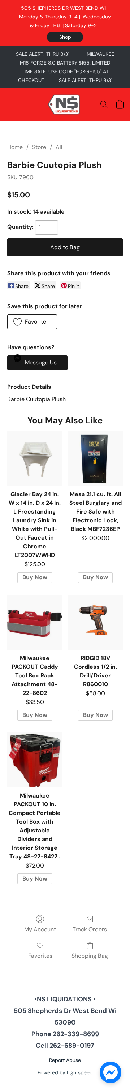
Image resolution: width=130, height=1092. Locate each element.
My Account (40, 929)
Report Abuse (65, 1060)
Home (15, 147)
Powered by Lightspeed (65, 1072)
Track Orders (90, 929)
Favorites (40, 956)
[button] (65, 37)
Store (39, 147)
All (59, 147)
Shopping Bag (90, 956)
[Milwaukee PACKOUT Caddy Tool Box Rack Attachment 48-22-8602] (34, 622)
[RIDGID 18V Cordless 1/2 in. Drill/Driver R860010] (95, 622)
